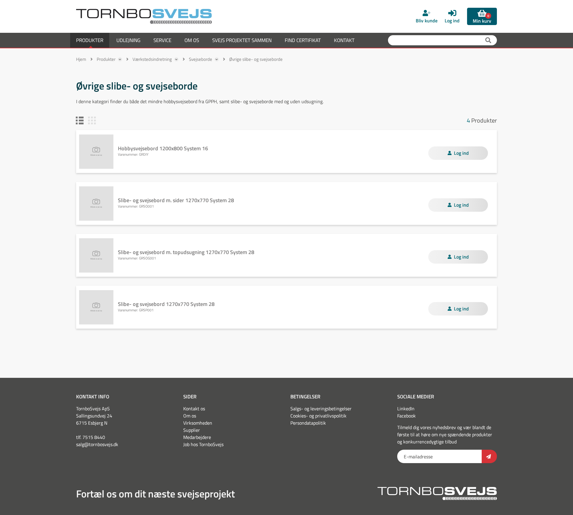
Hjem (81, 59)
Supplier (191, 430)
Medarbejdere (197, 437)
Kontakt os (194, 408)
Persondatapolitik (308, 422)
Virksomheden (197, 422)
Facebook (406, 415)
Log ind (461, 153)
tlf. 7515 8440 (90, 437)
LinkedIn (406, 408)
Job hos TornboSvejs (203, 444)
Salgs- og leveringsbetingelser (321, 408)
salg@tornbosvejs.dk (97, 444)
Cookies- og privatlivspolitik (318, 415)
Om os (189, 415)
